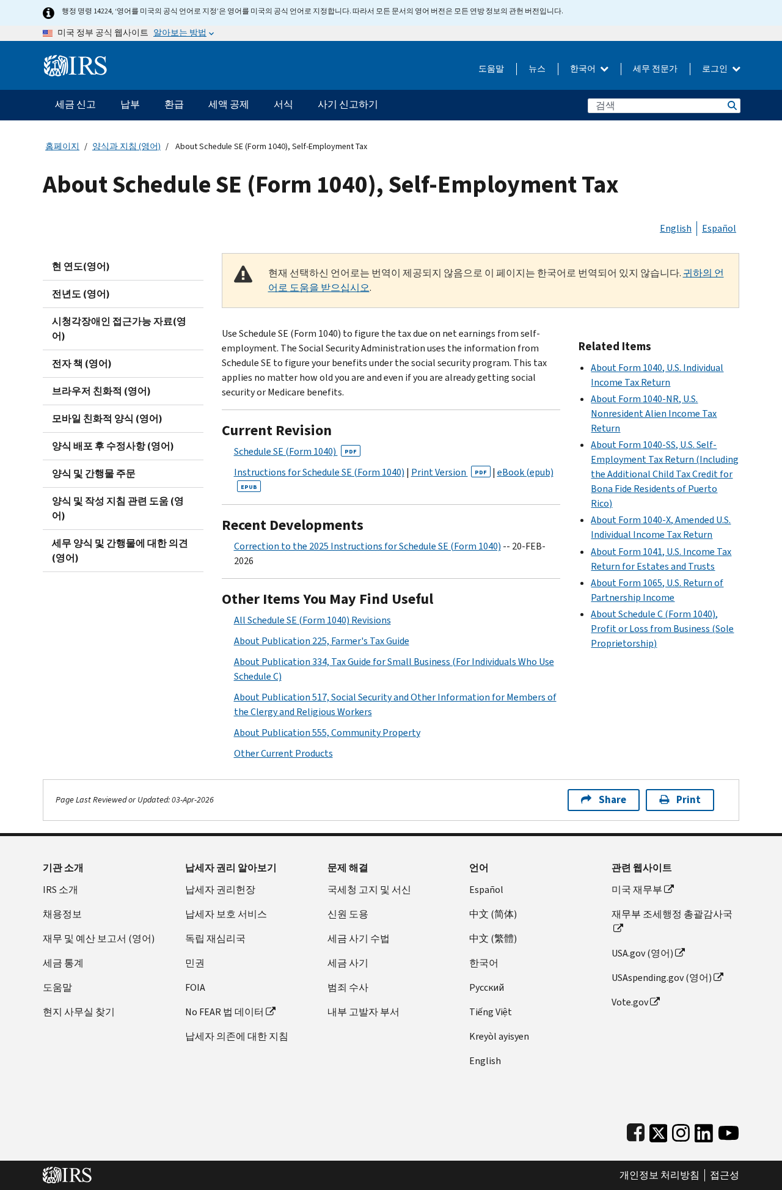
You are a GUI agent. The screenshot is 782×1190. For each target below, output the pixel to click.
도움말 (491, 69)
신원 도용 (347, 914)
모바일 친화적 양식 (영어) (107, 418)
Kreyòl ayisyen (499, 1036)
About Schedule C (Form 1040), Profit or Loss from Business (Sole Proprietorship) (662, 629)
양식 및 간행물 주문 (94, 473)
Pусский (486, 987)
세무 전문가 (655, 69)
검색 (731, 105)
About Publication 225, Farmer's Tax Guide (321, 640)
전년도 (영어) (81, 293)
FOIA (195, 987)
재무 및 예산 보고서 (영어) (99, 938)
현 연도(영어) (81, 266)
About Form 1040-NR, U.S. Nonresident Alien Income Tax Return (654, 413)
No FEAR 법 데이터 (224, 1011)
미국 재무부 (637, 889)
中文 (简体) (493, 914)
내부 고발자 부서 (363, 1011)
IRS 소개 (60, 889)
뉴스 (537, 69)
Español (719, 228)
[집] (75, 61)
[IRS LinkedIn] (704, 1130)
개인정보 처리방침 (659, 1175)
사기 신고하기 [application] (348, 104)
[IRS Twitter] (658, 1130)
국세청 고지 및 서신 (369, 889)
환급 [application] (174, 104)
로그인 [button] (715, 69)
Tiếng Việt (490, 1011)
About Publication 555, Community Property (327, 732)
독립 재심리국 (215, 938)
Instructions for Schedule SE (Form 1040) (319, 472)
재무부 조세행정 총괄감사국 (672, 914)
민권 (195, 963)
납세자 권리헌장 (220, 889)
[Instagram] (681, 1130)
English (676, 228)
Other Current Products (283, 753)
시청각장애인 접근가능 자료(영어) (119, 328)
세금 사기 (347, 963)
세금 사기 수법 (358, 938)
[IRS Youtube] (728, 1130)
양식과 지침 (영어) (126, 146)
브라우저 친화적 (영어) (101, 390)
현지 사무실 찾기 (79, 1011)
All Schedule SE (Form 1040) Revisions (312, 620)
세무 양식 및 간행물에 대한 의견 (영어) (120, 550)
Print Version (449, 472)
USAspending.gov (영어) (662, 977)
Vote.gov (630, 1002)
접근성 (724, 1175)
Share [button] (612, 800)
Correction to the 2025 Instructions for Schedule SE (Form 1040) (367, 546)
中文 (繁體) (493, 938)
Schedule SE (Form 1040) (295, 451)
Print (688, 800)
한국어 (583, 69)
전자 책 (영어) (82, 363)
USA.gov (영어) (642, 953)
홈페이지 (62, 146)
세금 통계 (63, 963)
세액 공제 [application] (228, 104)
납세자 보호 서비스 (226, 914)
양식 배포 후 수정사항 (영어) (113, 445)
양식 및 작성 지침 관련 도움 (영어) (118, 508)
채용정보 (62, 914)
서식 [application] (283, 104)
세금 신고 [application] (75, 104)
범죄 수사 (347, 987)
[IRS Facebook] (636, 1130)
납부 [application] (130, 104)
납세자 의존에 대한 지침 (236, 1036)
